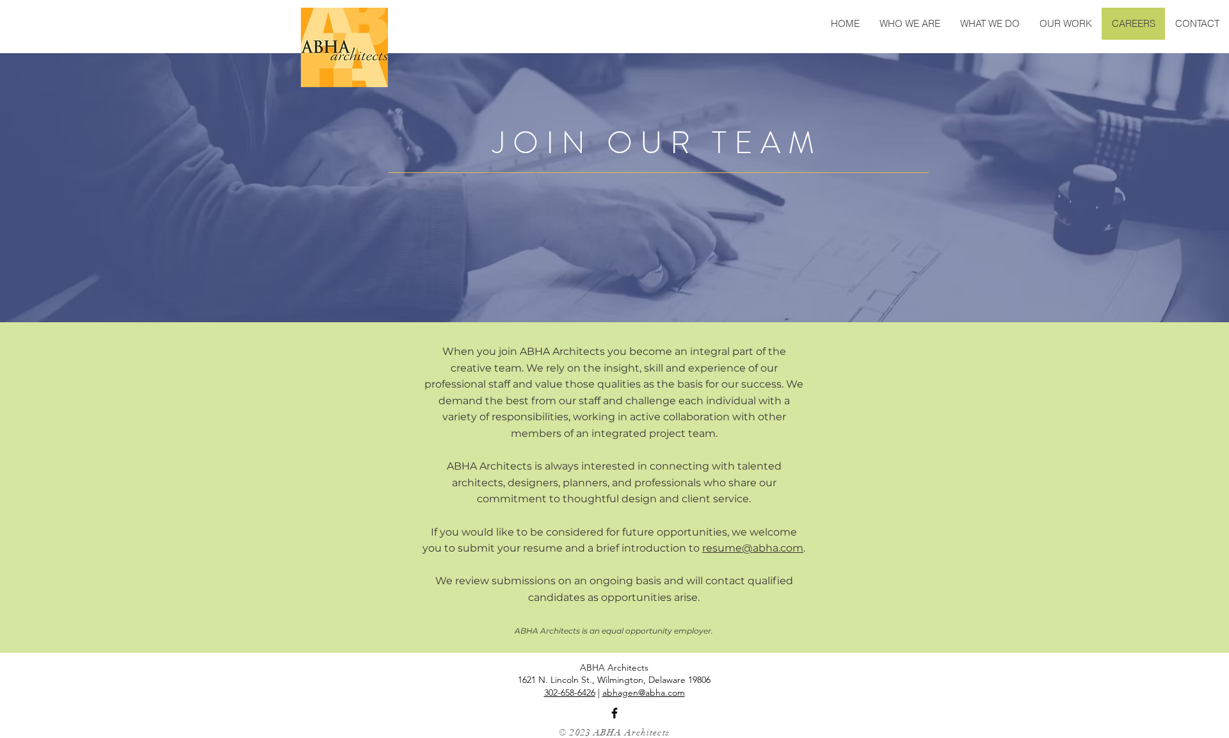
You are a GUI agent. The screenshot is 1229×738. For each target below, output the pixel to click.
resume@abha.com (752, 548)
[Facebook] (614, 713)
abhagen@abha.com (643, 692)
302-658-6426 (569, 692)
